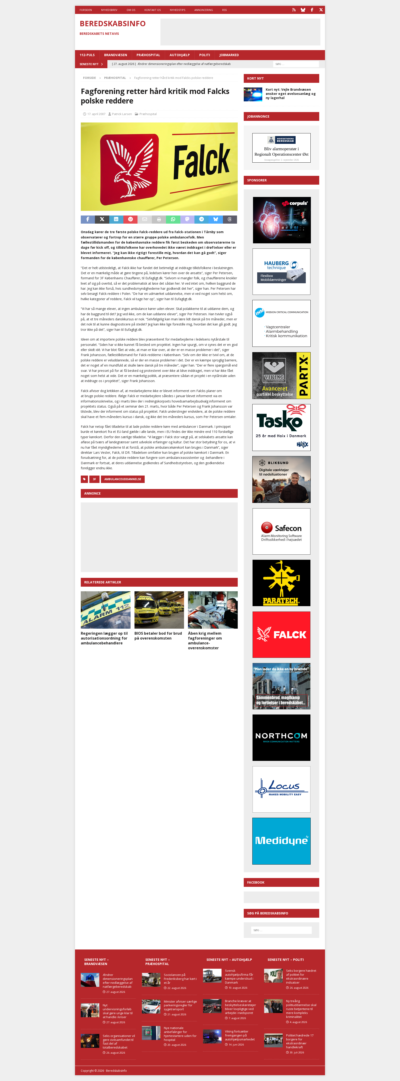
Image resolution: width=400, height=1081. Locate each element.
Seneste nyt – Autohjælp (229, 959)
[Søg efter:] (296, 63)
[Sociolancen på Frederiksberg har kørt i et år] (151, 980)
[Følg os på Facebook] (312, 10)
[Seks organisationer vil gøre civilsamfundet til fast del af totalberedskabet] (90, 1041)
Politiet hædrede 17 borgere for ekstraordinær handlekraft (299, 1041)
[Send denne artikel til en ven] (145, 220)
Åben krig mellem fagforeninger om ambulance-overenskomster (205, 640)
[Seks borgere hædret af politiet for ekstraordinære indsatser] (273, 976)
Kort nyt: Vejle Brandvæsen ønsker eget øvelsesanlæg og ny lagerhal (291, 93)
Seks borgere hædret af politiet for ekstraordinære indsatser (301, 976)
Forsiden (86, 10)
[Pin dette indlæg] (130, 220)
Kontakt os (152, 10)
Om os (131, 10)
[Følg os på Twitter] (321, 10)
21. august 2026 (177, 1014)
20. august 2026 (177, 1044)
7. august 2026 (237, 1018)
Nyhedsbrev (109, 10)
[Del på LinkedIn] (116, 220)
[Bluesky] (303, 10)
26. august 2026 (115, 1052)
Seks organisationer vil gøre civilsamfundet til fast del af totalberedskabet (119, 1042)
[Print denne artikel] (159, 220)
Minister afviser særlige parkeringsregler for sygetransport (180, 1005)
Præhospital (148, 55)
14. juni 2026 (236, 1044)
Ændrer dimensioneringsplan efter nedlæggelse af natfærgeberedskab (118, 981)
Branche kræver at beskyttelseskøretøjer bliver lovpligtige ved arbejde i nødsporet (240, 1007)
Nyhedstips (177, 10)
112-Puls (87, 55)
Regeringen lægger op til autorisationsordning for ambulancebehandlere (104, 638)
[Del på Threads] (230, 220)
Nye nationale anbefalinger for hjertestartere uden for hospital (180, 1034)
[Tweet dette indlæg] (102, 220)
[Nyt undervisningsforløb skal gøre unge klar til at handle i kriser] (90, 1010)
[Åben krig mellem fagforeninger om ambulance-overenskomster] (213, 610)
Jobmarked (229, 55)
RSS (224, 10)
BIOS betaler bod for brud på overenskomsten (158, 636)
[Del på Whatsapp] (173, 220)
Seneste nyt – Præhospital (157, 961)
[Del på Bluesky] (216, 220)
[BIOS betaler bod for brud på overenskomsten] (159, 610)
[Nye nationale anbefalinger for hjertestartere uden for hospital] (151, 1033)
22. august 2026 (177, 988)
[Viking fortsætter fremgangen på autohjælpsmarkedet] (212, 1036)
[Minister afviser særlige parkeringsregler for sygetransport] (151, 1006)
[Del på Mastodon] (187, 220)
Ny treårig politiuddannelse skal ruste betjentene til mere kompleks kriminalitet (301, 1009)
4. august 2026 (298, 1022)
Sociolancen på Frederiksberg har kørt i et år (180, 979)
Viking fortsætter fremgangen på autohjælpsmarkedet (240, 1035)
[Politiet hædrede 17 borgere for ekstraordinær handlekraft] (273, 1040)
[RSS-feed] (294, 10)
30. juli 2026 (297, 1052)
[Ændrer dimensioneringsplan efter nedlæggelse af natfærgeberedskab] (90, 980)
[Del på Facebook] (88, 220)
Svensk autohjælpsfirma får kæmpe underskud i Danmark (239, 976)
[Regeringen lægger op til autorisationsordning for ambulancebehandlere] (106, 610)
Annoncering (203, 10)
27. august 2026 (115, 992)
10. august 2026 (238, 987)
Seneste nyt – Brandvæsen (96, 961)
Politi (204, 55)
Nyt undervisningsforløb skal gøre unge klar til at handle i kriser (118, 1011)
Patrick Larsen (122, 114)
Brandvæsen (115, 55)
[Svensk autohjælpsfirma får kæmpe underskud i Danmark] (212, 976)
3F (94, 479)
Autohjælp (180, 55)
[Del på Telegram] (201, 220)
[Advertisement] (240, 31)
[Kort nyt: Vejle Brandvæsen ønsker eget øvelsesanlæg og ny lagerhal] (253, 94)
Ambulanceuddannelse (122, 479)
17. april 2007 (96, 114)
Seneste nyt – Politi (286, 959)
